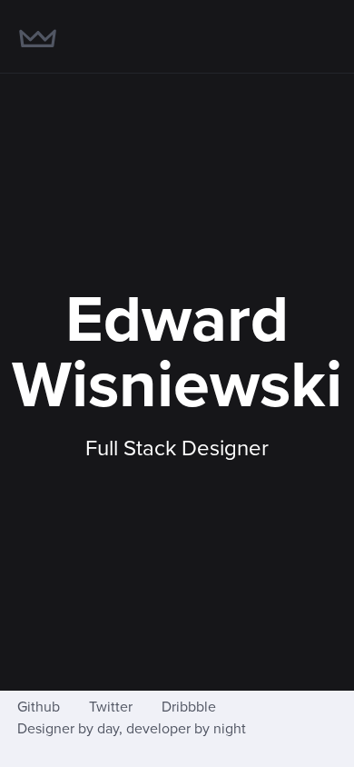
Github (38, 707)
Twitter (111, 707)
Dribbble (189, 707)
